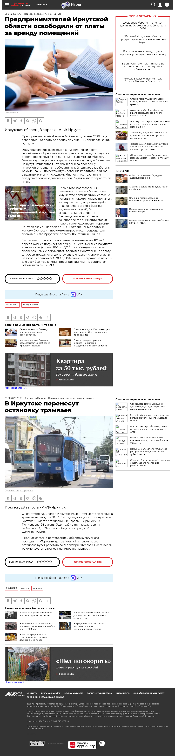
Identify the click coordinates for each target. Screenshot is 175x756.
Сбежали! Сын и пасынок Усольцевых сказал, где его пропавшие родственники (150, 463)
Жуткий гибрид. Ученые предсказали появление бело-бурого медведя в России (150, 418)
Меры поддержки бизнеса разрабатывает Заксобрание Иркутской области (34, 343)
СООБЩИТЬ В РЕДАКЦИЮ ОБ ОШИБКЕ (45, 697)
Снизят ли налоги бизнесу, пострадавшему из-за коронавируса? (33, 332)
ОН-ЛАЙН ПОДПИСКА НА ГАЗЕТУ (148, 693)
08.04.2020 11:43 (13, 14)
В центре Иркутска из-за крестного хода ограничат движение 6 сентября (33, 637)
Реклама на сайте (50, 693)
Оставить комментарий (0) (87, 279)
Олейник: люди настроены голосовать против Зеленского (146, 199)
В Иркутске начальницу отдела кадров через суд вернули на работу (143, 53)
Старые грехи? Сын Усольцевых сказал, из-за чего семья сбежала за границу (149, 102)
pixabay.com (11, 112)
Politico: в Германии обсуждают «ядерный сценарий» (146, 176)
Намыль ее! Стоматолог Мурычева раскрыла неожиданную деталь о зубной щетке (148, 452)
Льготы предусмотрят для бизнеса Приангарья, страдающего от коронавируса (90, 343)
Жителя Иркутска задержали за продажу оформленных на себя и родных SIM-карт (37, 626)
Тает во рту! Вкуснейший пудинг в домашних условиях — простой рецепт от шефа (148, 135)
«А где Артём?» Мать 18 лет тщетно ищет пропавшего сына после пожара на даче (148, 113)
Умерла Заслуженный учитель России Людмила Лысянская (143, 80)
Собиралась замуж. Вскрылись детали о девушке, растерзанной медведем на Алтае (147, 407)
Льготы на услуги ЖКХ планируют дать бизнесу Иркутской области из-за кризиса (91, 332)
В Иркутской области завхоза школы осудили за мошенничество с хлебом (89, 626)
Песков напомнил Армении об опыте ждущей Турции (149, 221)
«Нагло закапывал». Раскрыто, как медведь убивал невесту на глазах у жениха (149, 158)
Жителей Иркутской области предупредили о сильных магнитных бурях (143, 39)
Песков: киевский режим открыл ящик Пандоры (146, 210)
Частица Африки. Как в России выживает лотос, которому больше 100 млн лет (149, 440)
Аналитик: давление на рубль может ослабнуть (148, 188)
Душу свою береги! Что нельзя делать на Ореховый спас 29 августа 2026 (143, 25)
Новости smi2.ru (16, 387)
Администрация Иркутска (19, 490)
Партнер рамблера (56, 743)
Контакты (32, 693)
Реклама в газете (73, 693)
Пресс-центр (123, 693)
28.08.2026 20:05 (13, 398)
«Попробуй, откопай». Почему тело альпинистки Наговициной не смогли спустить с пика (149, 147)
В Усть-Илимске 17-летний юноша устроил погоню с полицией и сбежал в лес (143, 66)
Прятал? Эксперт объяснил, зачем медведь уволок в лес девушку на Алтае (148, 429)
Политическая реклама (99, 693)
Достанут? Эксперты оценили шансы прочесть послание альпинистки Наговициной (150, 124)
